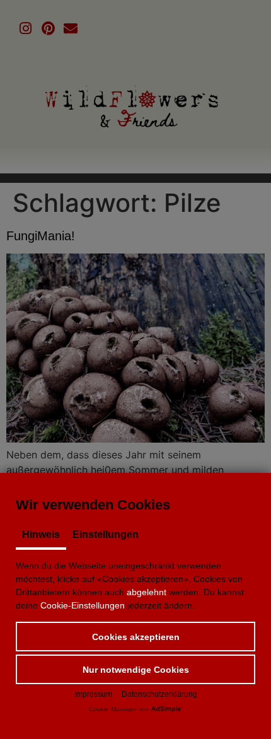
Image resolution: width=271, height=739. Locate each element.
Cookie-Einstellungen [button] (82, 605)
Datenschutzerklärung (159, 694)
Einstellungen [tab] (105, 534)
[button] (135, 636)
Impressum (93, 694)
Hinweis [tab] (41, 534)
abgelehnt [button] (146, 592)
